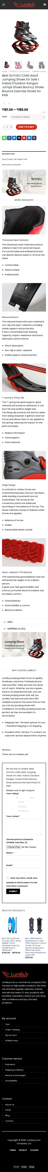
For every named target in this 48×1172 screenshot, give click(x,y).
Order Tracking (12, 1029)
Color (4, 117)
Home (4, 71)
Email (9, 865)
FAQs (8, 1109)
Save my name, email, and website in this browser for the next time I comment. (21, 882)
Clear (43, 112)
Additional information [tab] (14, 159)
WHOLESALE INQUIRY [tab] (11, 165)
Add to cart (26, 126)
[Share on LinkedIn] (29, 138)
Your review (13, 816)
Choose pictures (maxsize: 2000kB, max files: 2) (19, 841)
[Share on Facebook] (9, 138)
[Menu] (3, 4)
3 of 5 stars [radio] (12, 802)
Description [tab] (8, 154)
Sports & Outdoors (19, 71)
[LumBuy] (24, 4)
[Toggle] (4, 622)
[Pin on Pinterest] (24, 138)
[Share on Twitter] (14, 138)
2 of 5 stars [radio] (24, 797)
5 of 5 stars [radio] (12, 811)
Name (10, 853)
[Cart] (44, 5)
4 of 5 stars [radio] (12, 806)
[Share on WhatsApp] (4, 138)
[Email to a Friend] (19, 138)
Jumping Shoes (39, 71)
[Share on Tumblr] (34, 138)
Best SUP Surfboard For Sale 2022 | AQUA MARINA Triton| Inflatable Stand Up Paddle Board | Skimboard (11, 944)
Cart (7, 1024)
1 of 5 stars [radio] (10, 797)
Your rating (12, 793)
